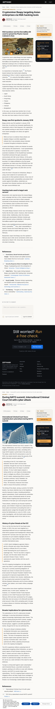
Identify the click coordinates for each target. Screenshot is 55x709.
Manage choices (46, 703)
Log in (50, 2)
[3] (9, 76)
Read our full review (44, 59)
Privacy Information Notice (43, 368)
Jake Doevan (9, 19)
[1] (6, 67)
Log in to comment (27, 316)
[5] (14, 225)
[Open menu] (45, 2)
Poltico (6, 696)
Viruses (21, 364)
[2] (23, 70)
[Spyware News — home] (7, 2)
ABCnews (17, 691)
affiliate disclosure (26, 383)
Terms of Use (40, 366)
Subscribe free (44, 34)
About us (39, 364)
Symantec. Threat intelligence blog (19, 268)
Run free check (37, 346)
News (7, 7)
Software (22, 366)
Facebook (4, 374)
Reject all (35, 703)
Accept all (26, 703)
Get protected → (44, 56)
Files (21, 368)
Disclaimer (39, 371)
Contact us (39, 376)
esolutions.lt (11, 371)
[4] (11, 168)
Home (3, 7)
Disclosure (39, 373)
